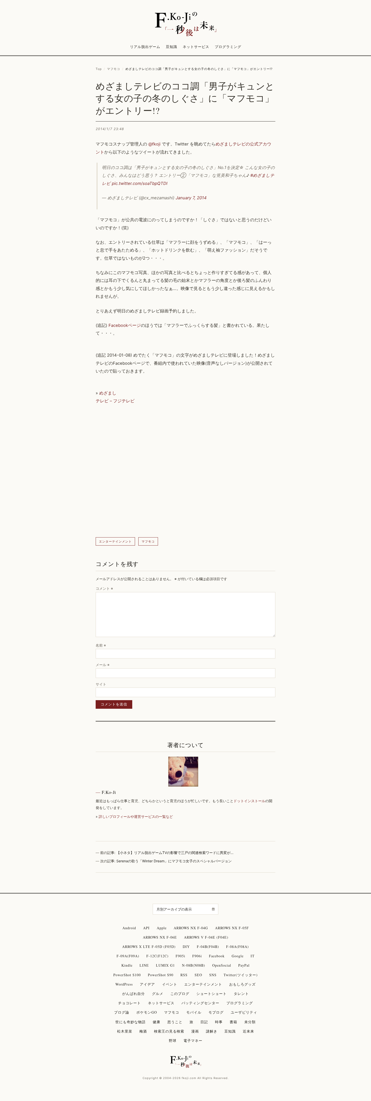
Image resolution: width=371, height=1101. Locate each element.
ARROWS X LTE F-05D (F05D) (149, 946)
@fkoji (154, 143)
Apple (162, 927)
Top (99, 69)
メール (103, 665)
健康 (156, 1021)
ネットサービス (196, 46)
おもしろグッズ (242, 984)
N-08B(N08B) (193, 965)
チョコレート (129, 1002)
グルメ (157, 993)
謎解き (211, 1031)
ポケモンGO (146, 1012)
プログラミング (228, 46)
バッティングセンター (200, 1002)
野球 (172, 1040)
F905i (180, 955)
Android (129, 927)
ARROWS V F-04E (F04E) (206, 937)
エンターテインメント (115, 541)
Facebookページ (125, 325)
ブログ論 (121, 1012)
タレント (241, 993)
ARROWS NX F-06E (160, 937)
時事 (219, 1021)
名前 (101, 645)
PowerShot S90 (160, 974)
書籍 (233, 1021)
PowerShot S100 (127, 974)
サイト (101, 684)
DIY (186, 946)
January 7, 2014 (191, 197)
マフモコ (113, 69)
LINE (144, 965)
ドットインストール (249, 801)
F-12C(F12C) (157, 955)
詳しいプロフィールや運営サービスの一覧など (136, 816)
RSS (184, 974)
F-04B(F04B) (208, 946)
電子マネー (192, 1040)
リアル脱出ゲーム (145, 46)
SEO (198, 974)
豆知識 (171, 46)
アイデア (147, 984)
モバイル (193, 1012)
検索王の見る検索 (169, 1031)
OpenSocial (221, 965)
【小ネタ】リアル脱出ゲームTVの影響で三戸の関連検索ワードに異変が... (174, 852)
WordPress (124, 984)
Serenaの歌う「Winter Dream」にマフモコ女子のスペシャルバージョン (174, 861)
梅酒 (143, 1031)
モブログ (216, 1012)
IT (253, 955)
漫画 (195, 1031)
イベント (169, 984)
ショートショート (211, 993)
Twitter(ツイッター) (241, 974)
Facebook (217, 955)
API (146, 927)
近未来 (248, 1031)
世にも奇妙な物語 (130, 1021)
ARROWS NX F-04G (191, 927)
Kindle (126, 965)
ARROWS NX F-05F (232, 927)
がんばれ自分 (133, 993)
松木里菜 (124, 1031)
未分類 (250, 1021)
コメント (104, 588)
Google (238, 955)
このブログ (179, 993)
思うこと (174, 1021)
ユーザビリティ (244, 1012)
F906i (197, 955)
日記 (204, 1021)
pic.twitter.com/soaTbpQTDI (139, 183)
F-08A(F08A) (237, 946)
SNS (213, 974)
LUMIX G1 (165, 965)
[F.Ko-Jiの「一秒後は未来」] (185, 24)
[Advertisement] (185, 471)
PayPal (244, 965)
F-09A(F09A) (128, 955)
